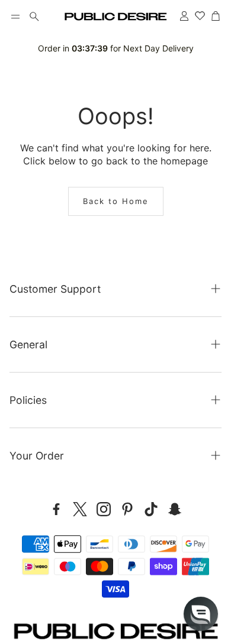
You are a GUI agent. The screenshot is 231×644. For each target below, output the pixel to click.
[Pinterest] (127, 509)
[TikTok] (151, 509)
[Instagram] (104, 509)
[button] (15, 16)
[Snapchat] (175, 509)
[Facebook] (56, 509)
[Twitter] (80, 509)
